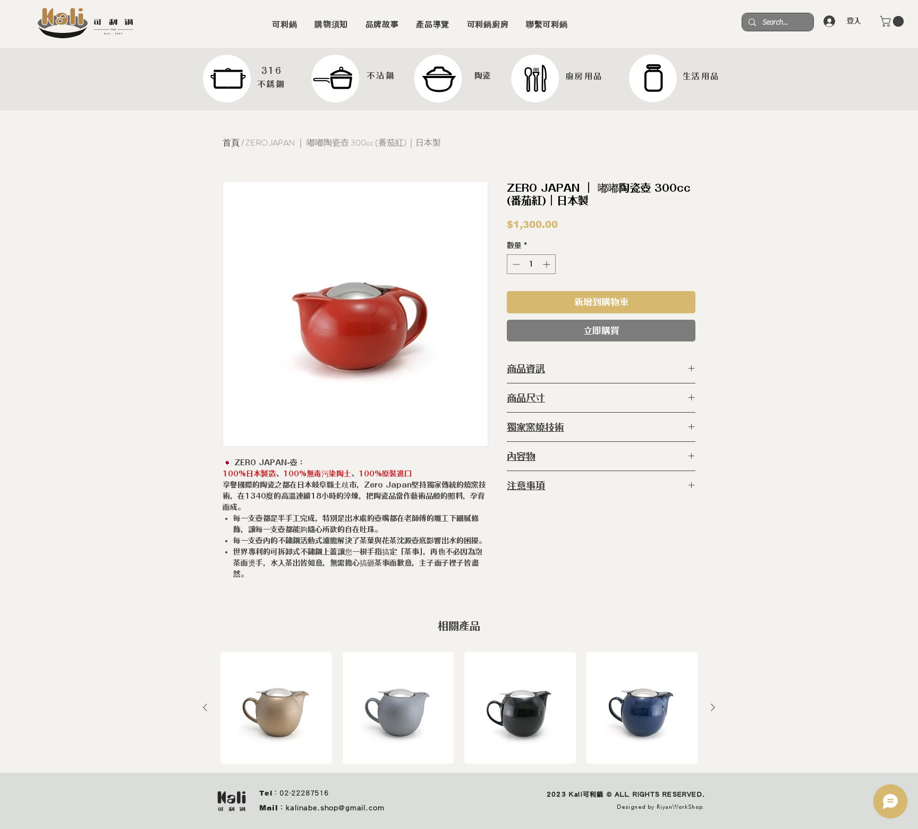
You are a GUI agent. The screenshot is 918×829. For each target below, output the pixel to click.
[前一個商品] (205, 707)
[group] (459, 708)
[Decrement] (515, 264)
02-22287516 (304, 793)
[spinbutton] (531, 264)
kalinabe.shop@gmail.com (335, 807)
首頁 (231, 142)
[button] (893, 21)
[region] (245, 78)
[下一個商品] (713, 707)
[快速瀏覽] (276, 708)
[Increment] (547, 264)
